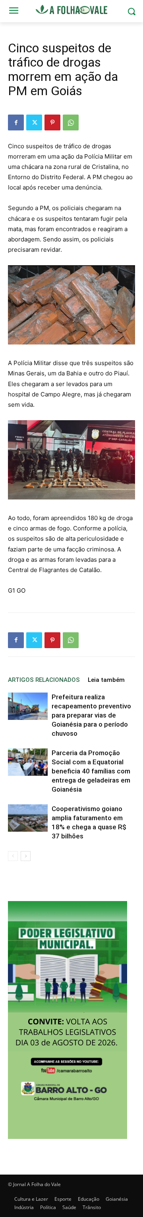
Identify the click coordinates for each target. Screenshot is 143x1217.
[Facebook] (16, 122)
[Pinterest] (52, 122)
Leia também (106, 679)
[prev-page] (13, 856)
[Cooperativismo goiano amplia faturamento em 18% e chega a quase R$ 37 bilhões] (28, 818)
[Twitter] (34, 122)
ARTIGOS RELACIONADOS (44, 679)
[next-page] (26, 856)
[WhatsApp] (71, 122)
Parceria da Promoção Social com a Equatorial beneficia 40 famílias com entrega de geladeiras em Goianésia (91, 771)
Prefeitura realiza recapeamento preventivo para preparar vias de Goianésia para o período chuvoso (91, 715)
